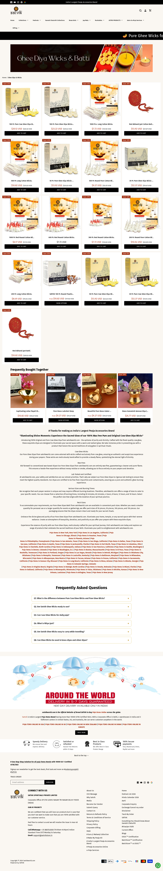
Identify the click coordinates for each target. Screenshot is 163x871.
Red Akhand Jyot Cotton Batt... (141, 124)
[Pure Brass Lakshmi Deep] (63, 390)
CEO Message (92, 794)
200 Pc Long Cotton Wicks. (21, 294)
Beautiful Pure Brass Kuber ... (99, 411)
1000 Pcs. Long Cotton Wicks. (101, 124)
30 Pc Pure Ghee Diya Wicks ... (141, 181)
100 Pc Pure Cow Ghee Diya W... (21, 124)
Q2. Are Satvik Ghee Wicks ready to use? (52, 606)
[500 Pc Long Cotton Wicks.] (21, 158)
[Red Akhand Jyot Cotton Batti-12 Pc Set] (141, 101)
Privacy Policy (92, 824)
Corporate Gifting (93, 828)
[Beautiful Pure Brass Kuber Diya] (99, 390)
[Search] (140, 10)
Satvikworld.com (29, 861)
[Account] (145, 10)
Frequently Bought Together (29, 369)
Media (89, 801)
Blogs (124, 833)
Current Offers (127, 830)
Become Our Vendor (95, 804)
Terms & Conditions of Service (99, 817)
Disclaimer (126, 811)
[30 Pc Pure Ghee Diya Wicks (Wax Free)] (141, 158)
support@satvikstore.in (42, 835)
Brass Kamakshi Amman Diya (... (135, 411)
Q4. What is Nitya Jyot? (44, 623)
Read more (81, 732)
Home (124, 791)
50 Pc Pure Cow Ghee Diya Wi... (101, 294)
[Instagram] (18, 2)
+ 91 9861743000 (47, 830)
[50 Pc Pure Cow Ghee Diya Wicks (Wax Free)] (101, 271)
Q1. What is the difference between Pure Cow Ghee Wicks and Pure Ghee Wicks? (69, 598)
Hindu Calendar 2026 (130, 797)
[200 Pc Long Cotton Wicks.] (21, 271)
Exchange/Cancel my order (133, 807)
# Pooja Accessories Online (97, 847)
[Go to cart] (150, 10)
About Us (90, 791)
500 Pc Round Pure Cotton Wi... (101, 181)
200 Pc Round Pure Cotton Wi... (141, 237)
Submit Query (92, 807)
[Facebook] (11, 2)
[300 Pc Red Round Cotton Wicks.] (101, 215)
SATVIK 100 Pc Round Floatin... (62, 294)
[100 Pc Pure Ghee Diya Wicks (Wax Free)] (61, 101)
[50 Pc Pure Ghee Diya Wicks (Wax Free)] (61, 158)
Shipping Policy (93, 821)
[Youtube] (15, 2)
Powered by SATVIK (17, 863)
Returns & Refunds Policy (97, 814)
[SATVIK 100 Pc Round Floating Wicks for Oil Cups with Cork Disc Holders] (61, 271)
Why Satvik (91, 797)
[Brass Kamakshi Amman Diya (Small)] (135, 390)
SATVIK (14, 772)
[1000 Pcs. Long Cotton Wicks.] (101, 101)
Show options (61, 303)
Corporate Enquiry (129, 804)
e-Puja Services (93, 850)
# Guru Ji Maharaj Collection (98, 834)
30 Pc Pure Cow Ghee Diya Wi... (141, 294)
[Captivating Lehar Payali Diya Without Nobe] (28, 390)
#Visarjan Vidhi (128, 827)
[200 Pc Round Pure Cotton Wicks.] (141, 215)
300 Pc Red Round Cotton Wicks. (101, 237)
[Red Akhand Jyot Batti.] (21, 328)
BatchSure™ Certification (132, 840)
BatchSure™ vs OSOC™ (131, 843)
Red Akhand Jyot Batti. (22, 351)
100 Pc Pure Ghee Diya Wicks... (61, 124)
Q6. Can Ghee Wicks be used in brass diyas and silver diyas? (60, 640)
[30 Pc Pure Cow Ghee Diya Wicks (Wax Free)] (141, 271)
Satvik (24, 717)
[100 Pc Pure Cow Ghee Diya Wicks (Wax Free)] (21, 101)
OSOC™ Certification (130, 837)
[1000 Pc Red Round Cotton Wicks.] (21, 215)
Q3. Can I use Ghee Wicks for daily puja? (51, 615)
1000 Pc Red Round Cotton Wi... (21, 237)
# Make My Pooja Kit (94, 838)
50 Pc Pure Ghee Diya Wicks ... (62, 181)
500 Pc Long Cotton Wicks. (21, 181)
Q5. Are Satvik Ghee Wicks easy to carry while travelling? (59, 631)
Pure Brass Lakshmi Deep (63, 411)
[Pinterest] (22, 2)
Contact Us (91, 811)
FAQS (89, 831)
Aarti (124, 801)
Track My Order (128, 814)
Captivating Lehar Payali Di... (27, 411)
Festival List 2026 (129, 794)
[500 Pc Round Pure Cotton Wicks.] (101, 158)
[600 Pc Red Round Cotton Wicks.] (61, 215)
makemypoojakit (72, 769)
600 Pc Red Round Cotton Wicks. (62, 237)
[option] (81, 58)
